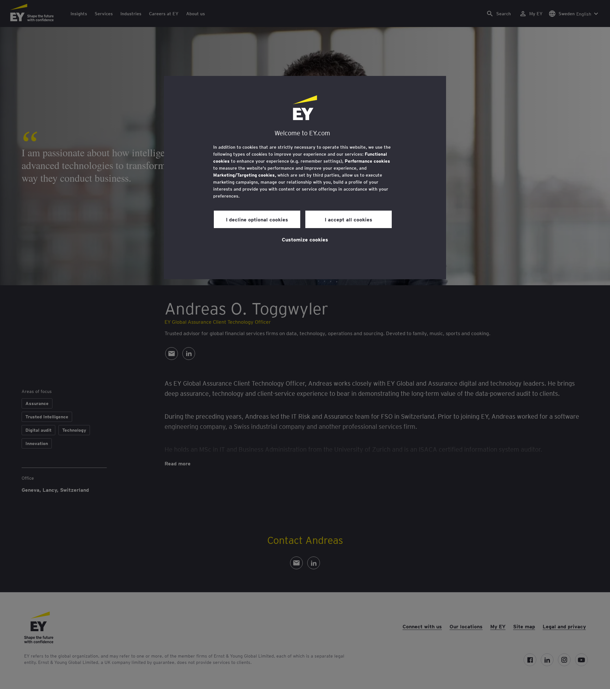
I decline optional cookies (257, 219)
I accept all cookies (348, 219)
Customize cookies (305, 239)
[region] (305, 177)
